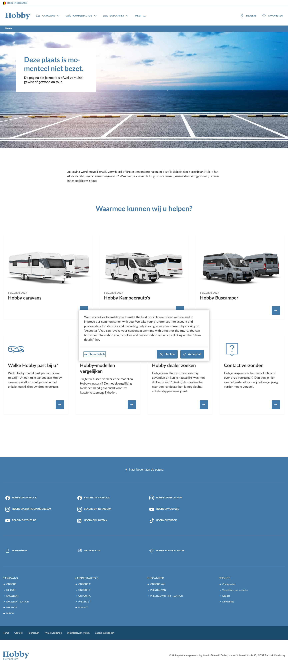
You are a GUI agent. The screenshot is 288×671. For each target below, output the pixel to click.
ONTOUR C (84, 584)
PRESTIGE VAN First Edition (166, 596)
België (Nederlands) (17, 3)
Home (6, 633)
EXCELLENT (12, 596)
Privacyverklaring (53, 633)
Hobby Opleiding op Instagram (31, 509)
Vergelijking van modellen (235, 590)
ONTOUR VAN (158, 584)
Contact (18, 633)
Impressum (33, 633)
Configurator (228, 584)
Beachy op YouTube (24, 520)
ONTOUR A (84, 596)
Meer (138, 16)
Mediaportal (92, 550)
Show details (96, 354)
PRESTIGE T (84, 602)
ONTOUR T (84, 590)
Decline (170, 354)
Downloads (228, 602)
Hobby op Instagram (169, 498)
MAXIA (10, 613)
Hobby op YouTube (167, 509)
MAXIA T (83, 607)
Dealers (226, 596)
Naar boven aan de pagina (146, 469)
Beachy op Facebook (97, 498)
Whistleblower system (78, 633)
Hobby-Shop (19, 550)
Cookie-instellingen (104, 633)
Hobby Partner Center (170, 550)
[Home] (18, 16)
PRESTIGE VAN (158, 590)
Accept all (194, 354)
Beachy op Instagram (97, 509)
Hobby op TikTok (166, 520)
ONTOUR (11, 584)
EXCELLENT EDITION (17, 602)
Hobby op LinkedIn (95, 520)
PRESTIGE (11, 607)
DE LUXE (11, 590)
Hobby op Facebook (24, 498)
